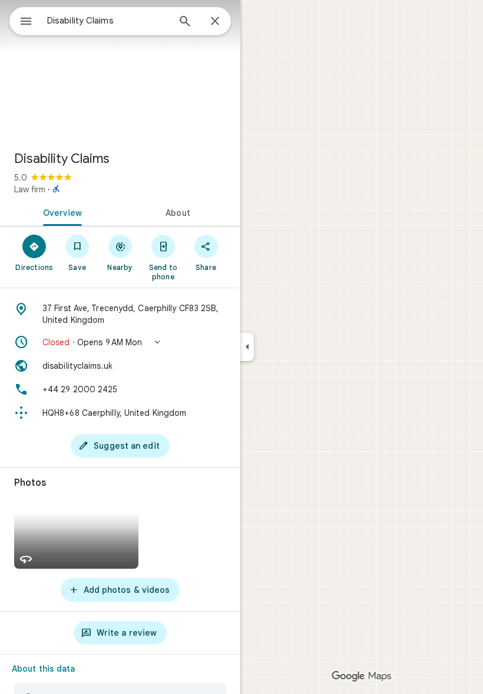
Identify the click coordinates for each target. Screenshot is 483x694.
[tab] (60, 212)
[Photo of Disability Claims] (120, 70)
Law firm (29, 189)
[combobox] (107, 21)
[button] (120, 342)
